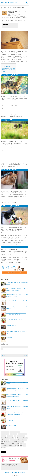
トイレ (25, 439)
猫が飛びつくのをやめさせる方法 (9, 69)
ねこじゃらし (3, 447)
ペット (19, 441)
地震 (11, 441)
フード (15, 445)
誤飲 (18, 445)
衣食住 (23, 441)
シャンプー (7, 439)
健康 (18, 435)
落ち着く (13, 443)
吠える (2, 437)
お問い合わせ (22, 472)
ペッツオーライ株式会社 (14, 475)
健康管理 (15, 441)
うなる (24, 445)
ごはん (11, 439)
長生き (2, 439)
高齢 (26, 437)
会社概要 (17, 472)
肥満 (21, 445)
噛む (23, 437)
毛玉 (2, 441)
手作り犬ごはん (7, 437)
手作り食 (17, 443)
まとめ (3, 71)
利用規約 (6, 472)
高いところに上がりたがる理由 (8, 65)
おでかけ (15, 439)
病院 (8, 435)
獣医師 (13, 437)
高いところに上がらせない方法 (8, 68)
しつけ (24, 443)
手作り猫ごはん (6, 441)
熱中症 (21, 435)
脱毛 (21, 443)
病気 (18, 439)
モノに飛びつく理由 (6, 66)
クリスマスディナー (4, 445)
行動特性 (10, 445)
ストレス (11, 435)
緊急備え (2, 443)
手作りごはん (19, 437)
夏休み (5, 435)
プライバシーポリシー (12, 472)
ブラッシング (8, 443)
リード (22, 439)
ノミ (15, 435)
